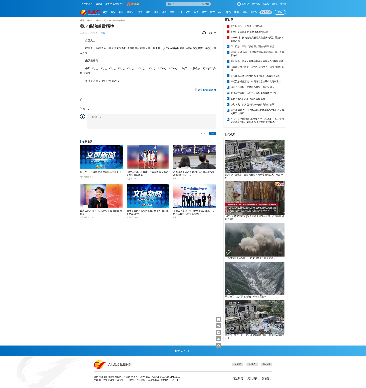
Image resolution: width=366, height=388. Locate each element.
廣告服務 (252, 378)
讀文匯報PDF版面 (207, 90)
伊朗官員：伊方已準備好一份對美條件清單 (252, 104)
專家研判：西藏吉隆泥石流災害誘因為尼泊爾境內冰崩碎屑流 (257, 39)
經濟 (140, 12)
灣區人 (130, 12)
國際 (148, 12)
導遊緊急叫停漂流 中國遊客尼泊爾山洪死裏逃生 (256, 81)
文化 (180, 12)
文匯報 (266, 4)
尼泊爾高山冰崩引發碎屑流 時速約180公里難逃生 (255, 76)
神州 (121, 12)
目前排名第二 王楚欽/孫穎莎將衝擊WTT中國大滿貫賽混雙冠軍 (257, 112)
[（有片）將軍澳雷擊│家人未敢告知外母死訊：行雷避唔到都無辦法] (255, 198)
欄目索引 (180, 351)
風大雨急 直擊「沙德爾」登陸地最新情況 (252, 46)
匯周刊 (253, 12)
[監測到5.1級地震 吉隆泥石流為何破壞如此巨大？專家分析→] (255, 156)
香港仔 (274, 4)
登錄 (280, 12)
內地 (104, 20)
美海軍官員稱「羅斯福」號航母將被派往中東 (253, 93)
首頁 (105, 12)
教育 (204, 12)
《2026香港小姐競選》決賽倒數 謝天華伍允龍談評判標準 (147, 174)
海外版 (283, 4)
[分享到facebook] (218, 332)
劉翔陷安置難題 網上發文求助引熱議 (249, 32)
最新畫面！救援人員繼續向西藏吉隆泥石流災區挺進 (257, 61)
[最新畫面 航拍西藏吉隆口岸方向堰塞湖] (255, 278)
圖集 (244, 12)
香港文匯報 (85, 20)
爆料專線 (256, 4)
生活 (196, 12)
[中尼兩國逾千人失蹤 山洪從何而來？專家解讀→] (255, 240)
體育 (212, 12)
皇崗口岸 (135, 4)
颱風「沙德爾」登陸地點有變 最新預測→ (252, 87)
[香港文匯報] (90, 12)
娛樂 (188, 12)
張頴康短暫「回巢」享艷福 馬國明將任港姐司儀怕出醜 (257, 68)
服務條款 (267, 378)
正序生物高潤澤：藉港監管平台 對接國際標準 (101, 212)
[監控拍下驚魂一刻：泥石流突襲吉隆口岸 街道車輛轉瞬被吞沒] (255, 317)
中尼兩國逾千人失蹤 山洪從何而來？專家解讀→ (250, 258)
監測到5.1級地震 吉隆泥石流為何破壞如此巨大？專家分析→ (257, 54)
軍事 (172, 12)
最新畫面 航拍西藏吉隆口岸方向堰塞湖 (245, 296)
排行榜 (229, 19)
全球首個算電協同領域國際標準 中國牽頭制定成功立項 (147, 212)
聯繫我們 (238, 378)
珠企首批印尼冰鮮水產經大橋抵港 (248, 99)
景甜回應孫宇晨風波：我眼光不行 (248, 26)
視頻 (164, 12)
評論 (156, 12)
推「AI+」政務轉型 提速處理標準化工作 (100, 172)
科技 (220, 12)
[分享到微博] (218, 338)
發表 (212, 133)
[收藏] (218, 319)
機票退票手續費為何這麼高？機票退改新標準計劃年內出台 (193, 174)
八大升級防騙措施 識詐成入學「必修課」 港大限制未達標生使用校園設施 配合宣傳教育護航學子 (257, 120)
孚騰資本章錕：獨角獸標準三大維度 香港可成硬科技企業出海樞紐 (193, 212)
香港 (113, 12)
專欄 (236, 12)
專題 (228, 12)
